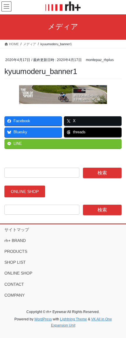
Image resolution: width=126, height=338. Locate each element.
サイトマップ (16, 229)
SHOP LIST (15, 262)
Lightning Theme (73, 319)
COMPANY (14, 295)
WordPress (43, 319)
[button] (24, 191)
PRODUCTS (15, 251)
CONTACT (14, 284)
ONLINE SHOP (18, 273)
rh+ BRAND (15, 240)
